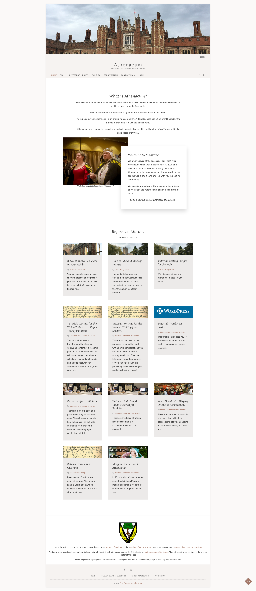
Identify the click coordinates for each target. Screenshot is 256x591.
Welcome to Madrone (143, 155)
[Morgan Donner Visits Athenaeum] (127, 452)
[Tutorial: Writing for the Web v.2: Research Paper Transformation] (82, 312)
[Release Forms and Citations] (82, 452)
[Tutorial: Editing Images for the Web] (173, 249)
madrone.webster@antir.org (156, 552)
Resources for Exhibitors (82, 401)
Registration (111, 75)
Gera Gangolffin (122, 270)
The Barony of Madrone (131, 583)
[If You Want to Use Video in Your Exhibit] (82, 249)
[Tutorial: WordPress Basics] (173, 312)
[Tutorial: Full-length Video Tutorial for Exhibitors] (127, 389)
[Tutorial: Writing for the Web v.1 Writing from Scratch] (127, 312)
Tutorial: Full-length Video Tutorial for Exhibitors (125, 404)
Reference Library (79, 75)
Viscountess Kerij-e (78, 473)
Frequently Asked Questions (113, 576)
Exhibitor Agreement (140, 576)
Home (54, 75)
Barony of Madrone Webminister (188, 547)
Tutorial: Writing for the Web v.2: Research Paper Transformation (82, 327)
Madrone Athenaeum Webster (82, 336)
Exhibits (96, 75)
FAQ (62, 75)
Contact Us (127, 75)
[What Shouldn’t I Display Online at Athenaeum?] (173, 389)
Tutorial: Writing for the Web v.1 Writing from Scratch (127, 327)
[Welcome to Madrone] (95, 139)
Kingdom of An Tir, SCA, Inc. (140, 547)
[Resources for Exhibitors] (82, 389)
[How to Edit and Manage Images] (127, 249)
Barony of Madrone (114, 547)
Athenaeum (128, 65)
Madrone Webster (77, 270)
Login (202, 57)
